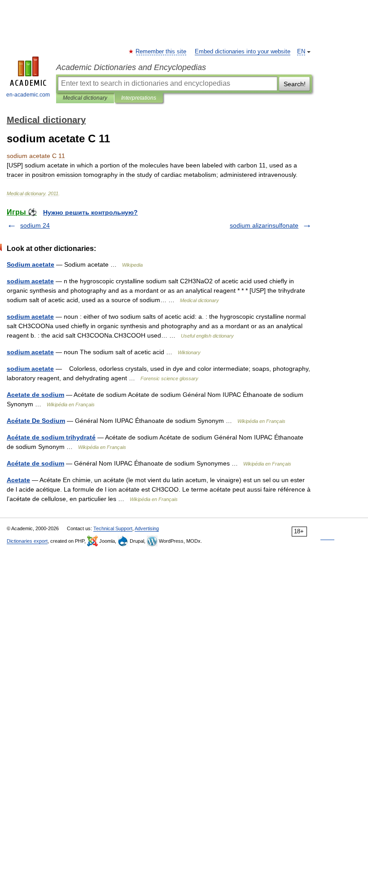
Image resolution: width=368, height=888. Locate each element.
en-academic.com (28, 95)
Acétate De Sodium (36, 420)
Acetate (18, 480)
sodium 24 (35, 225)
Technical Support (112, 528)
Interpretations (138, 98)
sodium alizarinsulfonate (264, 225)
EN (301, 51)
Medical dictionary (85, 98)
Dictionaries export (27, 541)
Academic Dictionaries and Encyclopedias (131, 67)
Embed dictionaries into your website (242, 51)
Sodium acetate (30, 264)
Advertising (147, 528)
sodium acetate (30, 281)
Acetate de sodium (35, 394)
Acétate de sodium (35, 463)
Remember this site (161, 51)
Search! (295, 84)
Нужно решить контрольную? (90, 212)
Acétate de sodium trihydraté (51, 437)
